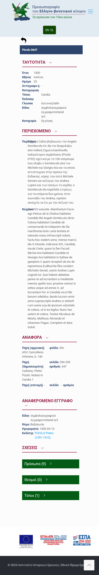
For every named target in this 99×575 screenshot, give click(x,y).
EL (52, 30)
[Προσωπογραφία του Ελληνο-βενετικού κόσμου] (49, 11)
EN (47, 30)
